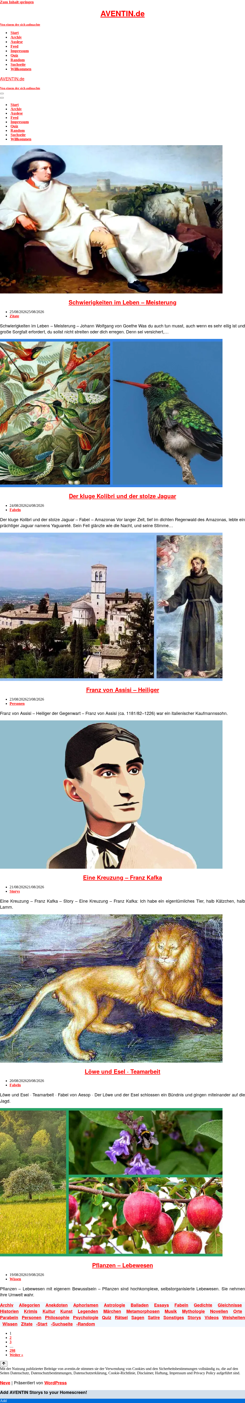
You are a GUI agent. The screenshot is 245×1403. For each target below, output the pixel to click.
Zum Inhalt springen (17, 2)
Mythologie (193, 1311)
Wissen (15, 1279)
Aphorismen (85, 1305)
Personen (17, 704)
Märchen (112, 1311)
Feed (14, 46)
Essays (161, 1305)
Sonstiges (173, 1317)
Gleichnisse (230, 1305)
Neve (5, 1383)
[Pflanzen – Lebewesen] (111, 1255)
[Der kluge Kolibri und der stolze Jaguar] (111, 486)
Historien (9, 1311)
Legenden (88, 1311)
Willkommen (21, 69)
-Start (41, 1324)
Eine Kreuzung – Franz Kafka (122, 877)
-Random (85, 1324)
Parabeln (9, 1317)
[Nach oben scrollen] (3, 1364)
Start (15, 33)
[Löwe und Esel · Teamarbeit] (111, 1061)
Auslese (17, 42)
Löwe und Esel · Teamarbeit (122, 1071)
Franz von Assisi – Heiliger (122, 689)
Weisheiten (233, 1317)
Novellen (219, 1311)
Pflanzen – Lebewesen (122, 1265)
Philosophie (57, 1317)
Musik (171, 1311)
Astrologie (114, 1305)
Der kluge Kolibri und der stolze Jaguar (122, 496)
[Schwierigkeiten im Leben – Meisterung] (111, 292)
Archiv (16, 37)
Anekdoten (56, 1305)
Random (18, 60)
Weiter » (16, 1355)
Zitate (14, 316)
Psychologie (85, 1317)
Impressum (20, 51)
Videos (212, 1317)
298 (12, 1350)
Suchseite (18, 64)
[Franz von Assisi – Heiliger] (111, 680)
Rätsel (121, 1317)
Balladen (140, 1305)
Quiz (14, 55)
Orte (237, 1311)
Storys (15, 891)
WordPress (55, 1383)
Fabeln (15, 510)
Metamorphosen (143, 1311)
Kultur (49, 1311)
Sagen (137, 1317)
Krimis (30, 1311)
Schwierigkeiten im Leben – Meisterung (123, 302)
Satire (154, 1317)
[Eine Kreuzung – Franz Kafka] (111, 867)
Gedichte (203, 1305)
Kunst (66, 1311)
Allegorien (29, 1305)
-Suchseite (62, 1324)
